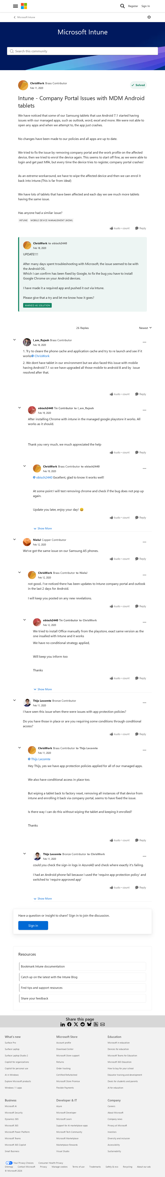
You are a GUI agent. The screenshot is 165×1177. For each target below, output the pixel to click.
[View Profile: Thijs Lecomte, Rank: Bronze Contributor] (27, 703)
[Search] (122, 6)
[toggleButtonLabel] (149, 17)
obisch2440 (45, 408)
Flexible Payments (65, 1087)
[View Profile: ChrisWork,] (27, 245)
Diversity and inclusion (119, 1138)
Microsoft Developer (66, 1112)
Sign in (33, 925)
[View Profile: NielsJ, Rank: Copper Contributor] (27, 542)
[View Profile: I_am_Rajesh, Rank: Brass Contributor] (27, 342)
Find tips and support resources (41, 988)
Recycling (127, 1166)
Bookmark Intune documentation (43, 966)
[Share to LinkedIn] (63, 1024)
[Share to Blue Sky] (89, 1024)
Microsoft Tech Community (69, 1131)
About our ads (144, 1166)
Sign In (145, 6)
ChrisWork (37, 83)
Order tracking (63, 1068)
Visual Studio (62, 1151)
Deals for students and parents (123, 1081)
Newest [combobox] (145, 328)
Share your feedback (34, 998)
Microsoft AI (11, 1106)
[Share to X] (76, 1024)
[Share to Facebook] (69, 1024)
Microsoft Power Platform (17, 1131)
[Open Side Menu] (15, 6)
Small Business (12, 1151)
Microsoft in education (119, 1042)
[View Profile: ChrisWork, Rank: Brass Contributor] (23, 85)
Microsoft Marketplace (67, 1138)
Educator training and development (125, 1074)
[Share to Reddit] (82, 1024)
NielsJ (37, 540)
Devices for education (118, 1049)
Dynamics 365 (12, 1119)
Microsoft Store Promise (68, 1081)
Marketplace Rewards (67, 1144)
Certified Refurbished (66, 1074)
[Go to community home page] (24, 6)
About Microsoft (115, 1112)
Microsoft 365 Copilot (15, 1144)
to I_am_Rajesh (84, 408)
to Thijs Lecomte (87, 748)
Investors (112, 1131)
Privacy (43, 1166)
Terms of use (78, 1166)
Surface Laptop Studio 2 (16, 1055)
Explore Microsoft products (18, 1081)
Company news (115, 1119)
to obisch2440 (57, 243)
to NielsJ (81, 573)
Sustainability (114, 1151)
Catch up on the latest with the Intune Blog (49, 977)
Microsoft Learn (64, 1119)
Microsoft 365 (11, 1125)
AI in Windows (12, 1074)
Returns (60, 1061)
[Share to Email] (102, 1024)
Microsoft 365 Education (119, 1061)
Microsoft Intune (26, 17)
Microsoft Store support (67, 1055)
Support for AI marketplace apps (72, 1125)
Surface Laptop (12, 1049)
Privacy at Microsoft (117, 1125)
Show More (45, 528)
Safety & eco (112, 1166)
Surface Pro (10, 1042)
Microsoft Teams (13, 1138)
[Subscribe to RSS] (96, 1024)
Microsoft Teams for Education (122, 1055)
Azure (59, 1106)
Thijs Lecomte (42, 701)
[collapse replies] (14, 339)
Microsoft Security (14, 1112)
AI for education (115, 1087)
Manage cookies (60, 1166)
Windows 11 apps (13, 1087)
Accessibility (114, 1144)
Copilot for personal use (16, 1068)
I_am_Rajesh (41, 340)
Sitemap (9, 1166)
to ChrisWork (88, 620)
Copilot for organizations (17, 1061)
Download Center (64, 1049)
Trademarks (95, 1166)
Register (133, 6)
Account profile (63, 1042)
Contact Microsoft (26, 1166)
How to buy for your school (121, 1068)
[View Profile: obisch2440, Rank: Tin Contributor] (32, 410)
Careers (111, 1106)
